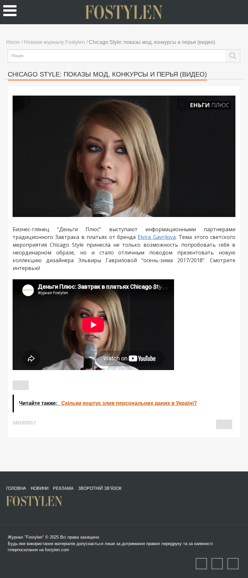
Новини (39, 488)
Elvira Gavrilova (156, 237)
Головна (16, 488)
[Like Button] (21, 385)
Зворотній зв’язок (100, 488)
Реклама (63, 488)
